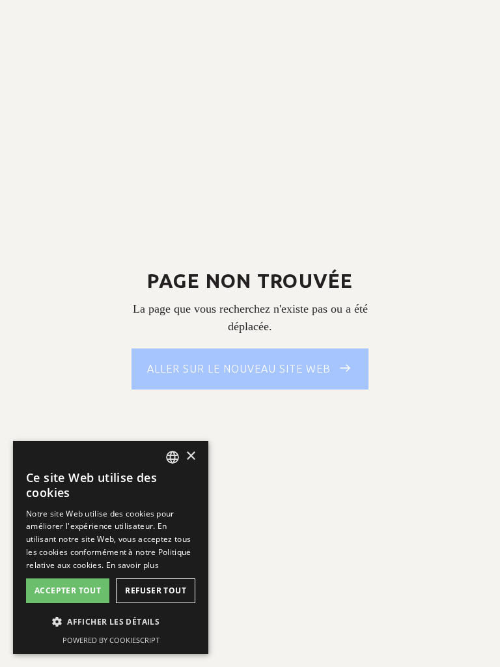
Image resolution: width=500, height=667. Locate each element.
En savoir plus (132, 565)
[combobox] (172, 457)
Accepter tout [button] (68, 590)
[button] (110, 622)
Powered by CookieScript (111, 640)
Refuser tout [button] (155, 590)
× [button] (190, 456)
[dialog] (110, 547)
